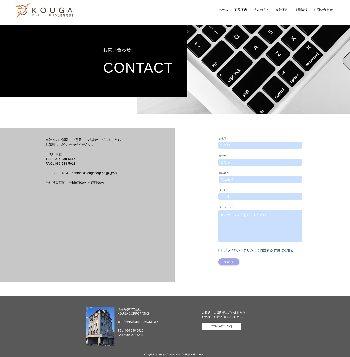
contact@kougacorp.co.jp (90, 173)
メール (222, 190)
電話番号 (224, 173)
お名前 (222, 138)
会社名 (222, 156)
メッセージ (225, 207)
